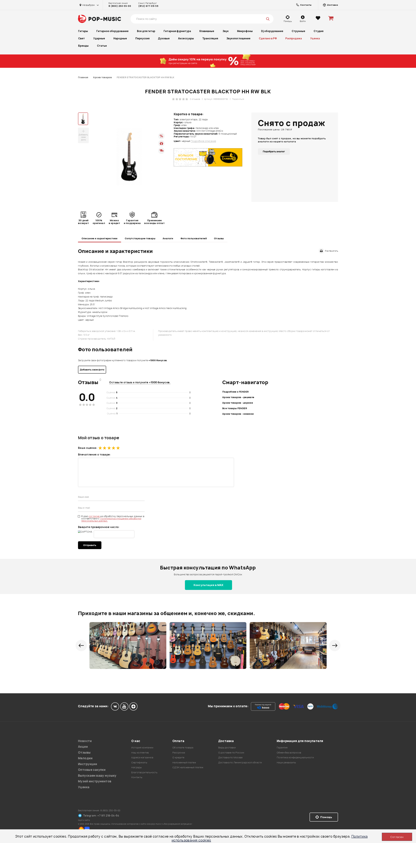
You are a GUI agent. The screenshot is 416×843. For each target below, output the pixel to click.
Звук (226, 31)
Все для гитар (146, 31)
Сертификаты (139, 762)
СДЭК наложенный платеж (187, 767)
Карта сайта (84, 820)
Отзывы (219, 238)
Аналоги (168, 238)
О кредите (178, 757)
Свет (81, 38)
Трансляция (210, 38)
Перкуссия (142, 38)
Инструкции (87, 764)
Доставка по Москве (230, 757)
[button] (81, 645)
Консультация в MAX (208, 585)
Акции (83, 747)
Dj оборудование (272, 31)
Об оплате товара (182, 747)
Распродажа (293, 38)
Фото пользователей (194, 238)
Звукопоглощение (238, 38)
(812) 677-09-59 (148, 6)
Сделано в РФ (268, 38)
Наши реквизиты (286, 762)
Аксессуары (186, 38)
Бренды (83, 45)
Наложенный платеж (184, 762)
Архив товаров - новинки (238, 413)
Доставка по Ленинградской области (240, 762)
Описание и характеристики (99, 238)
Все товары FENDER (234, 408)
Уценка (315, 38)
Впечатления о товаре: (94, 454)
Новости (85, 741)
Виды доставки (227, 747)
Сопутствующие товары (140, 238)
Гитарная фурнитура (177, 31)
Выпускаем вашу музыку (97, 776)
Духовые (164, 38)
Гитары (83, 31)
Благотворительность (144, 772)
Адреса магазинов (142, 757)
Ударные (99, 38)
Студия (318, 31)
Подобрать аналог (274, 151)
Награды (136, 767)
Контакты (136, 777)
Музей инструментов (94, 781)
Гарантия (282, 747)
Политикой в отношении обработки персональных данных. (111, 519)
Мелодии (85, 758)
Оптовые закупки (91, 770)
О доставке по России (231, 752)
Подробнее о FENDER (235, 391)
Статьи (102, 45)
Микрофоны (245, 31)
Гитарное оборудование (112, 31)
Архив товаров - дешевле (238, 397)
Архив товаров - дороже (237, 402)
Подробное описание (203, 141)
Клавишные (206, 31)
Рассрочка (178, 752)
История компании (142, 747)
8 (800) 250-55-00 (120, 6)
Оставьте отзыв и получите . (139, 382)
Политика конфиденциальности (295, 757)
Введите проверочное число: (98, 527)
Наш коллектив (140, 752)
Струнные (298, 31)
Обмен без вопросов (289, 752)
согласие (94, 516)
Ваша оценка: (87, 447)
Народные (120, 38)
